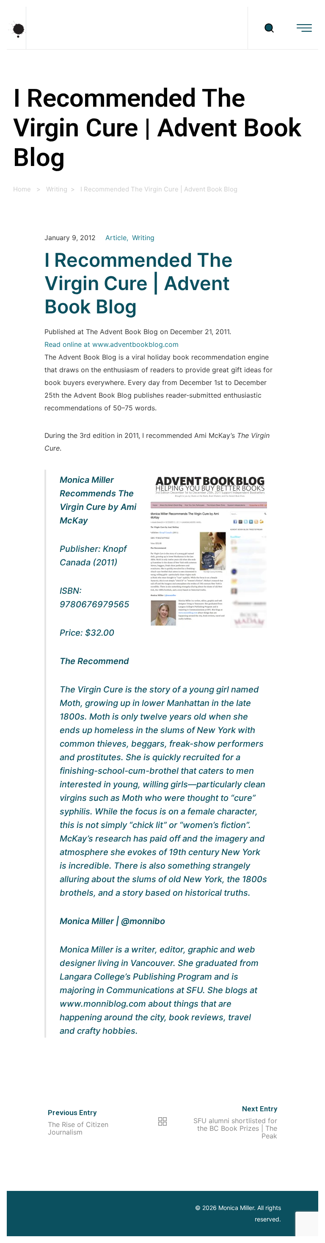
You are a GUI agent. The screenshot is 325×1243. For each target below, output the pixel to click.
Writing (56, 189)
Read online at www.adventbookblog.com (111, 345)
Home (22, 189)
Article (116, 238)
